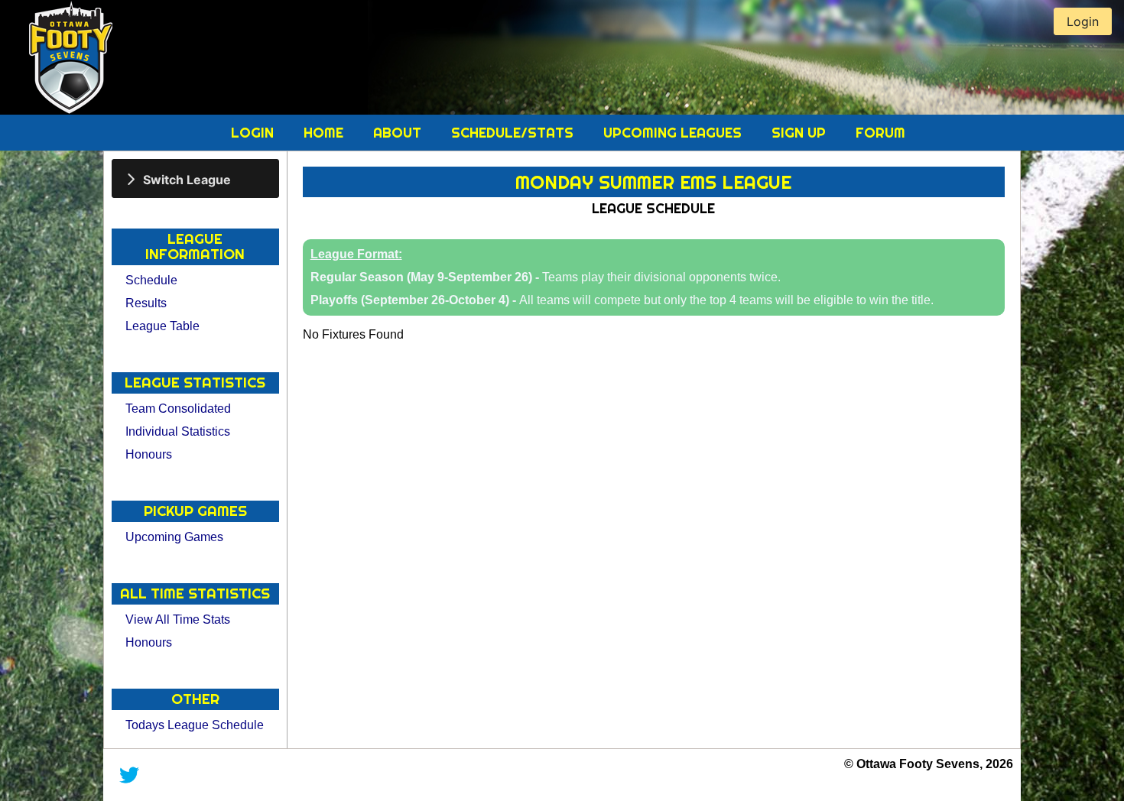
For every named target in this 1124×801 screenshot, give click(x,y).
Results (146, 303)
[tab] (195, 178)
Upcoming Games (174, 536)
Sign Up (801, 132)
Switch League (187, 178)
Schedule (151, 280)
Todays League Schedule (194, 724)
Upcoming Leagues (674, 132)
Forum (880, 132)
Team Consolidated (178, 408)
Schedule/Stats (514, 132)
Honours (148, 454)
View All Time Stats (177, 619)
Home (325, 132)
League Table (162, 325)
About (399, 132)
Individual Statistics (177, 431)
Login (254, 132)
